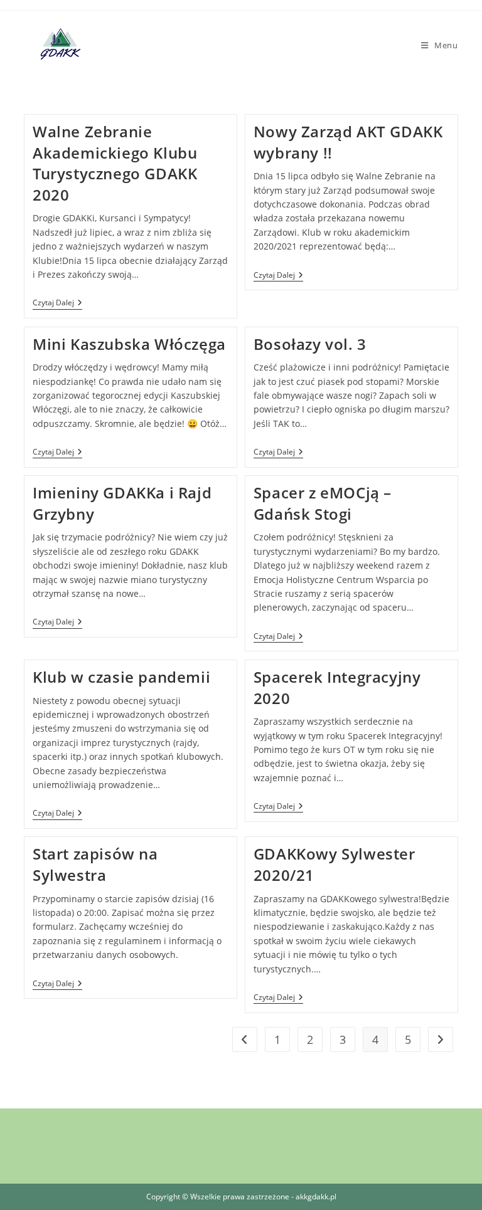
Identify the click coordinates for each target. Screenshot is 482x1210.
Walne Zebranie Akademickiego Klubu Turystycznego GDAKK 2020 (115, 163)
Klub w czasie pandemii (121, 676)
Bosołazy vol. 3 (310, 344)
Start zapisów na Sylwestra (95, 864)
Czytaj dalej (57, 303)
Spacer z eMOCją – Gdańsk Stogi (323, 503)
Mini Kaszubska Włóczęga (129, 344)
